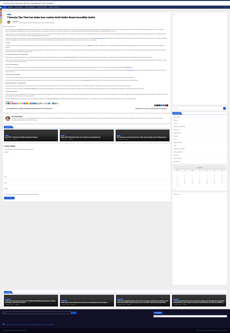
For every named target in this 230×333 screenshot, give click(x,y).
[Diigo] (41, 103)
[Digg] (49, 103)
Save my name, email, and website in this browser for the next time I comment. (22, 194)
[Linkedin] (12, 103)
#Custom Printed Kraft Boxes (34, 22)
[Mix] (19, 103)
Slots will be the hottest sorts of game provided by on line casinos (84, 302)
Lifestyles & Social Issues (179, 148)
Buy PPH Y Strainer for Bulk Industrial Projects (21, 137)
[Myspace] (31, 103)
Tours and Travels (177, 158)
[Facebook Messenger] (37, 103)
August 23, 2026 (9, 304)
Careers (175, 123)
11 (184, 177)
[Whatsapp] (21, 103)
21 (207, 180)
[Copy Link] (29, 103)
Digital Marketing (30, 7)
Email (5, 182)
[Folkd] (33, 103)
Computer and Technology (179, 126)
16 (222, 177)
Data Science (18, 7)
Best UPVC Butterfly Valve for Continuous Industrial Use (80, 137)
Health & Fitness (42, 7)
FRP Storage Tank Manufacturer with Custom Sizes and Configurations (142, 137)
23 (222, 180)
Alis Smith (15, 139)
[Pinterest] (14, 103)
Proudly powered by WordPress (8, 330)
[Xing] (25, 103)
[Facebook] (6, 103)
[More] (57, 103)
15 (214, 177)
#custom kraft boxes (23, 22)
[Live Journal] (51, 103)
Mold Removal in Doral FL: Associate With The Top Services (151, 108)
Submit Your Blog (54, 7)
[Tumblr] (35, 103)
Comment (6, 152)
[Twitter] (47, 103)
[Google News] (55, 103)
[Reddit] (10, 103)
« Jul (175, 188)
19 (192, 180)
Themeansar (24, 330)
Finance (175, 139)
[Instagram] (23, 103)
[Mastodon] (16, 103)
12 (192, 177)
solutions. (134, 98)
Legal (175, 145)
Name (5, 176)
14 (207, 177)
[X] (8, 103)
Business (10, 7)
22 (214, 180)
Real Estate (176, 155)
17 (177, 180)
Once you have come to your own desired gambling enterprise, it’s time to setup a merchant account (30, 301)
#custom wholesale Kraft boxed (47, 22)
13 (199, 177)
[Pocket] (45, 103)
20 (199, 180)
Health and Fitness (178, 142)
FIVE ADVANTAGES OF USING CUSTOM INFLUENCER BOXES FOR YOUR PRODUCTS (29, 108)
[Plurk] (39, 103)
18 (184, 180)
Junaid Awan (15, 21)
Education (176, 136)
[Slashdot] (53, 103)
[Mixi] (43, 103)
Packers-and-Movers (178, 151)
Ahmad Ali (17, 304)
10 (177, 177)
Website (6, 188)
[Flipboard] (27, 103)
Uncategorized (177, 161)
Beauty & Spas (177, 117)
